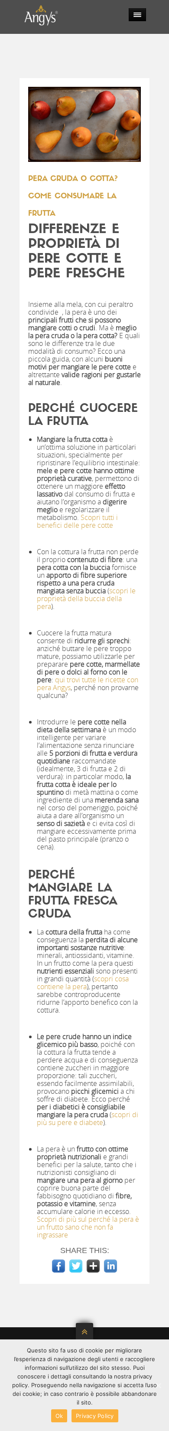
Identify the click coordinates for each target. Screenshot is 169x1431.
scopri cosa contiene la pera (83, 982)
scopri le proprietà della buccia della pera (86, 598)
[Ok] (158, 1385)
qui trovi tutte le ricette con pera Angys (87, 683)
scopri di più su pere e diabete (87, 1118)
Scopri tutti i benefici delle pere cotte (77, 521)
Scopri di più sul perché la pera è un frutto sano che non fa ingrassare (88, 1227)
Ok (59, 1415)
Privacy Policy (95, 1415)
